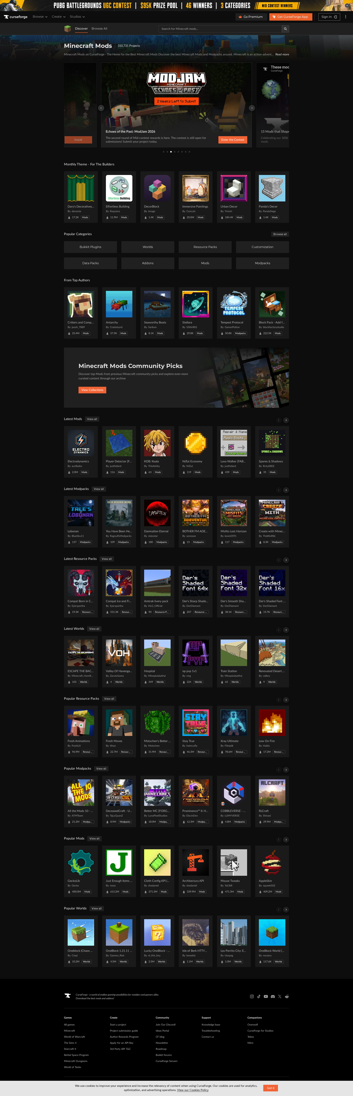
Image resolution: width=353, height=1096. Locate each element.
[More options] (345, 17)
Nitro (250, 1043)
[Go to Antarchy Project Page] (119, 313)
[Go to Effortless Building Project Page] (119, 197)
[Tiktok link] (259, 996)
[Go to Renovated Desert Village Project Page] (272, 661)
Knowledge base (211, 1025)
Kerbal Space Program (76, 1055)
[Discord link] (273, 996)
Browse (38, 16)
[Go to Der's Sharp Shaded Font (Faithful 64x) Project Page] (196, 591)
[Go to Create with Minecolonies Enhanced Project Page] (272, 522)
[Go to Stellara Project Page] (196, 313)
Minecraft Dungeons (75, 1061)
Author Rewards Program (124, 1037)
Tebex (250, 1037)
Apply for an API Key (121, 1043)
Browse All (99, 28)
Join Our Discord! (166, 1025)
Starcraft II (70, 1049)
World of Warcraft (74, 1037)
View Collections (92, 390)
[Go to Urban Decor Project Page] (234, 197)
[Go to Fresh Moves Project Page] (119, 731)
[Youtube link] (266, 996)
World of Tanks (72, 1067)
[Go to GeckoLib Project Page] (81, 871)
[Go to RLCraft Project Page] (272, 801)
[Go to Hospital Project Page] (157, 661)
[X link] (280, 996)
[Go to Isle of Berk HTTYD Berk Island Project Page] (196, 941)
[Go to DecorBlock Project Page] (157, 197)
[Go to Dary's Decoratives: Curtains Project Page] (81, 197)
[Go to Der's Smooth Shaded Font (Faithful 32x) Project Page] (234, 591)
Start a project (118, 1025)
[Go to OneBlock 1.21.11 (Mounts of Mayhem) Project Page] (119, 941)
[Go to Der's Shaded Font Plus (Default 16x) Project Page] (272, 591)
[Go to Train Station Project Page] (234, 661)
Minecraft (69, 1031)
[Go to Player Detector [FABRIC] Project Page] (119, 452)
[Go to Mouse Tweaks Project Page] (234, 871)
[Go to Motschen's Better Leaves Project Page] (157, 731)
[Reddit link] (287, 996)
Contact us (208, 1037)
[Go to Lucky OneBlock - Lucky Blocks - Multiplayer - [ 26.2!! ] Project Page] (157, 941)
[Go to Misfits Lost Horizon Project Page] (234, 522)
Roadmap (161, 1049)
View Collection (223, 139)
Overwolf (252, 1025)
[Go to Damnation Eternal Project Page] (157, 522)
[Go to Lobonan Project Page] (81, 522)
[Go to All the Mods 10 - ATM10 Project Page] (81, 801)
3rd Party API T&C (120, 1049)
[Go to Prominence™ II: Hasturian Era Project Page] (196, 801)
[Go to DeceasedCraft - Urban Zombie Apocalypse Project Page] (119, 801)
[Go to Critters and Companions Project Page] (81, 313)
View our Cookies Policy (192, 1090)
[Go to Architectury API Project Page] (196, 871)
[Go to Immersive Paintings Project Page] (196, 197)
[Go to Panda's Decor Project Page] (272, 197)
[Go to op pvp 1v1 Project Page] (196, 661)
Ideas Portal (162, 1031)
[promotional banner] (176, 5)
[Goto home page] (16, 17)
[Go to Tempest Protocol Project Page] (234, 313)
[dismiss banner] (347, 5)
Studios (75, 16)
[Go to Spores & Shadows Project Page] (272, 452)
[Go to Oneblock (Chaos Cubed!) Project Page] (81, 941)
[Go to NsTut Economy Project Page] (196, 452)
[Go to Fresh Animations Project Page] (81, 731)
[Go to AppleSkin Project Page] (272, 871)
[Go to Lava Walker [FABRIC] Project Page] (234, 452)
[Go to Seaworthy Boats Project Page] (157, 313)
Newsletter (162, 1043)
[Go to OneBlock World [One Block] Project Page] (272, 941)
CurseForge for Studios (260, 1031)
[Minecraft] (67, 29)
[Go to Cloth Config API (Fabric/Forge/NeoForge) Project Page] (157, 871)
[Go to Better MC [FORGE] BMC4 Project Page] (157, 801)
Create (57, 16)
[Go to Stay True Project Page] (196, 731)
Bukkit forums (164, 1055)
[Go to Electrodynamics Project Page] (81, 452)
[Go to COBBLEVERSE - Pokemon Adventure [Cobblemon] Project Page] (234, 801)
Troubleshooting (211, 1031)
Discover (81, 28)
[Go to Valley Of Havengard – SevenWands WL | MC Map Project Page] (119, 661)
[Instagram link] (252, 996)
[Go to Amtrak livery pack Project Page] (157, 591)
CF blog (160, 1037)
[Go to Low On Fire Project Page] (272, 731)
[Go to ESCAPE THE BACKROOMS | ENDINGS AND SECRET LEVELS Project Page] (81, 661)
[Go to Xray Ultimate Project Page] (234, 731)
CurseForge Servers (166, 1061)
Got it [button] (270, 1088)
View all (92, 419)
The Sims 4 (70, 1043)
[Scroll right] (286, 420)
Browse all (280, 234)
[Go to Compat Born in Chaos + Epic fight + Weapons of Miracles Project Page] (81, 591)
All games (69, 1025)
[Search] (285, 29)
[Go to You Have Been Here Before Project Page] (119, 522)
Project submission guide (124, 1031)
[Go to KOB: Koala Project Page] (157, 452)
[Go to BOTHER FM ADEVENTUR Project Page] (196, 522)
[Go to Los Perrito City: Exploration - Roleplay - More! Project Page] (234, 941)
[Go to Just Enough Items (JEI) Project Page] (119, 871)
